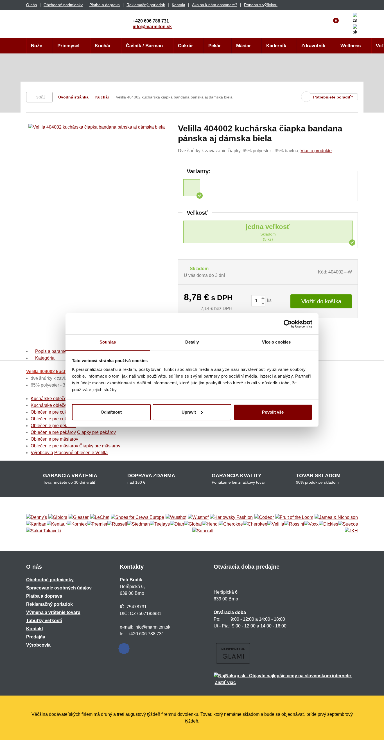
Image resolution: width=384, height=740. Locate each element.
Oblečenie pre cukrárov (54, 412)
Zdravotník (313, 45)
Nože (36, 45)
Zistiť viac (225, 682)
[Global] (193, 524)
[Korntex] (77, 524)
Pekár (214, 45)
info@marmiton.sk (152, 26)
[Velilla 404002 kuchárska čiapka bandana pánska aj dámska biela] (191, 187)
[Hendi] (210, 524)
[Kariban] (36, 524)
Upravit (189, 412)
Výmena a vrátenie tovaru (53, 612)
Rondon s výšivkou (260, 5)
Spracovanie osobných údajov (59, 588)
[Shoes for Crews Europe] (137, 517)
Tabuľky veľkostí (44, 620)
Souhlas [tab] (108, 342)
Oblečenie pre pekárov (53, 425)
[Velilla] (275, 524)
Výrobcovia (42, 452)
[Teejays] (160, 524)
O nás (31, 5)
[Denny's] (36, 517)
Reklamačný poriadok (146, 5)
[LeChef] (99, 517)
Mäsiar (243, 45)
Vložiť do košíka (321, 301)
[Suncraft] (202, 531)
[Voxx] (311, 524)
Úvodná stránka (73, 97)
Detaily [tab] (192, 342)
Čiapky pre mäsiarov (99, 445)
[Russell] (117, 524)
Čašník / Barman (144, 45)
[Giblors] (57, 517)
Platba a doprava (104, 5)
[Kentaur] (57, 524)
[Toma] (255, 524)
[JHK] (351, 531)
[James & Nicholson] (336, 517)
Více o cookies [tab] (276, 342)
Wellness (350, 45)
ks (269, 300)
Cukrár (185, 45)
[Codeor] (264, 517)
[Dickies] (328, 524)
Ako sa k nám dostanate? (214, 5)
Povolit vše (273, 412)
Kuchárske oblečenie (52, 398)
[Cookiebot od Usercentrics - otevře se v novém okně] (287, 324)
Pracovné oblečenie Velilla (81, 452)
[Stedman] (138, 524)
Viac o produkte (316, 150)
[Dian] (177, 524)
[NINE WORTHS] (198, 517)
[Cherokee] (231, 524)
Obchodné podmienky (63, 5)
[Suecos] (348, 524)
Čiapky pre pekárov (96, 432)
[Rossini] (294, 524)
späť (40, 97)
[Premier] (97, 524)
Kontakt (178, 5)
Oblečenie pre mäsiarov (54, 439)
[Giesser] (79, 517)
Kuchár (103, 45)
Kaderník (276, 45)
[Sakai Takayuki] (43, 531)
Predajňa (35, 636)
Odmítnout (111, 412)
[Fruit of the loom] (294, 517)
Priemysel (68, 45)
